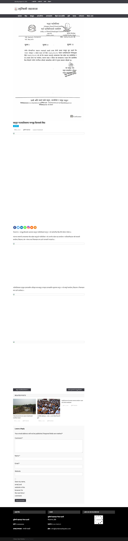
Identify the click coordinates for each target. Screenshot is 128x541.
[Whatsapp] (24, 227)
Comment (19, 438)
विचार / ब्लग (90, 16)
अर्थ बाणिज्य (40, 16)
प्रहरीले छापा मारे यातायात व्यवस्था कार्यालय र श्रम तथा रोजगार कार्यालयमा (72, 401)
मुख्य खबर (16, 126)
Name (17, 456)
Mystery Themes (29, 539)
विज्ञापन (49, 1)
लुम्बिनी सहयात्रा (26, 129)
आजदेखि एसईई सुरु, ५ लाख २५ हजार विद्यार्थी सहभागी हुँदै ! (48, 417)
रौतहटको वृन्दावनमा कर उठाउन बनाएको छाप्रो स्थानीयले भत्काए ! (23, 417)
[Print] (31, 227)
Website (18, 471)
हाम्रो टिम (34, 1)
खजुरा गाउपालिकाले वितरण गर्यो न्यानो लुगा (23, 389)
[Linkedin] (21, 227)
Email (17, 463)
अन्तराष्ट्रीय (49, 16)
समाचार (20, 16)
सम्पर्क (45, 1)
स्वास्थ (74, 16)
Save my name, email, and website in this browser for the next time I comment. (20, 489)
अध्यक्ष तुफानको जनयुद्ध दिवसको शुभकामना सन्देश (76, 389)
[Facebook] (14, 227)
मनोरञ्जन (81, 16)
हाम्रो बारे (40, 1)
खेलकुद (32, 16)
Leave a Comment (38, 129)
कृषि (69, 16)
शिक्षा (26, 16)
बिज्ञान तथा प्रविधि (60, 16)
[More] (35, 227)
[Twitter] (18, 227)
